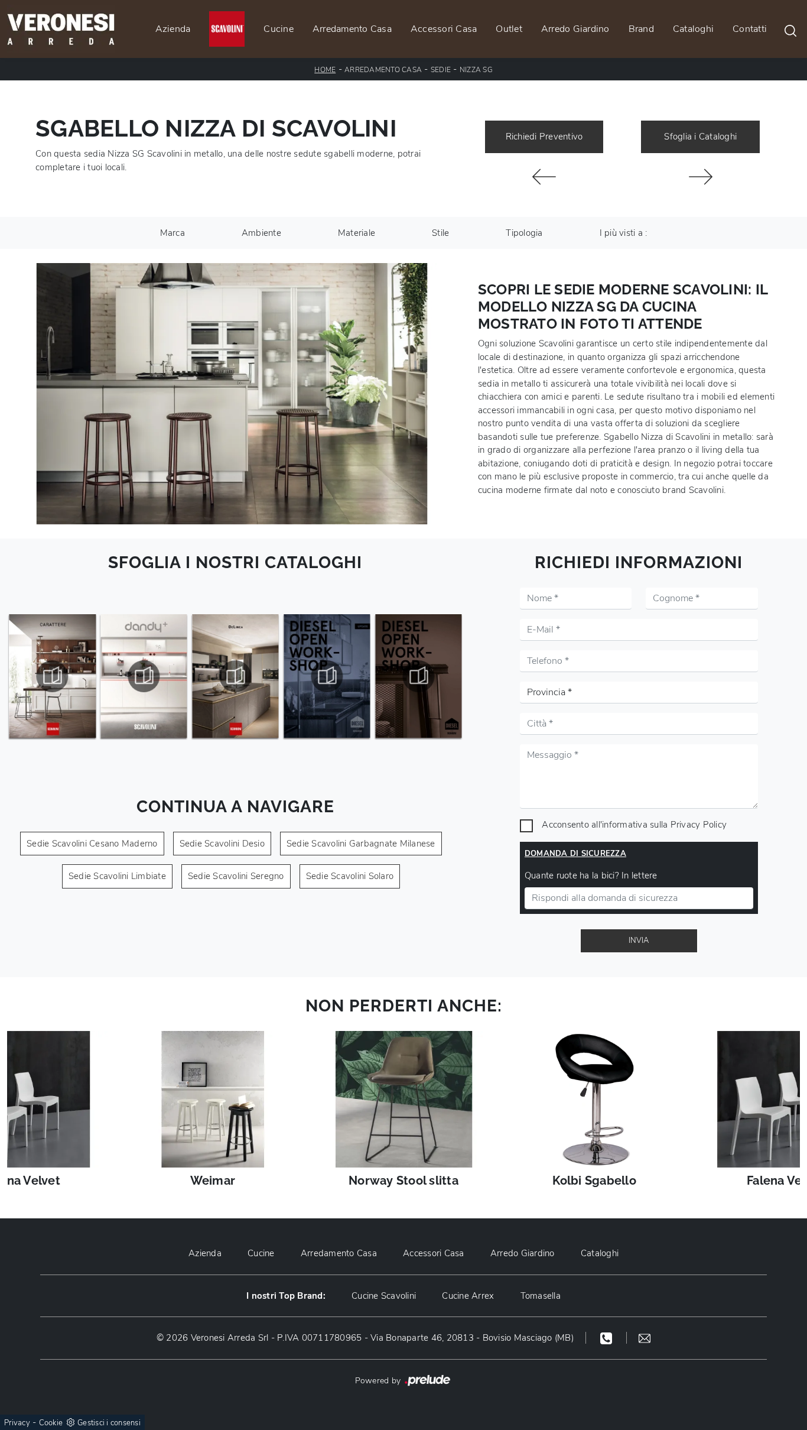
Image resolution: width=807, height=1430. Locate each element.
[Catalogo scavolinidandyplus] (144, 676)
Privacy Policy (699, 825)
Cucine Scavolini (384, 1296)
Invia (639, 940)
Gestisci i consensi (109, 1423)
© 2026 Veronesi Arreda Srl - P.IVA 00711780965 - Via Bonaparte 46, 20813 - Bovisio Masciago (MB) (365, 1338)
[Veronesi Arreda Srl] (61, 29)
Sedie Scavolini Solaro (350, 876)
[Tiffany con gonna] (544, 177)
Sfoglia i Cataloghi (700, 136)
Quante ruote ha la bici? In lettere (591, 875)
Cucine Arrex (468, 1296)
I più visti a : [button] (623, 233)
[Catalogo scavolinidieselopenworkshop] (418, 676)
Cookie (51, 1423)
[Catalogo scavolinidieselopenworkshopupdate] (326, 676)
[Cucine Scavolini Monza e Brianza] (226, 29)
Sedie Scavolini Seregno (236, 876)
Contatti (750, 28)
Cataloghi (693, 28)
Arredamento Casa (352, 28)
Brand (641, 28)
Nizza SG (476, 69)
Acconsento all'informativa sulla (634, 825)
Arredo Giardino (575, 28)
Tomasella (540, 1296)
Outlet (509, 28)
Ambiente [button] (261, 233)
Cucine (278, 28)
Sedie (441, 69)
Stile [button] (440, 233)
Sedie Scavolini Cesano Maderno (92, 843)
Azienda (173, 28)
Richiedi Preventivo (544, 136)
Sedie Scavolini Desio (222, 843)
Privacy (17, 1423)
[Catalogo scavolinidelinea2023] (235, 676)
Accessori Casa (444, 28)
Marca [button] (172, 233)
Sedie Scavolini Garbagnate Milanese (361, 843)
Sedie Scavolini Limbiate (117, 876)
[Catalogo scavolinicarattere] (52, 676)
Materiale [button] (356, 233)
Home (325, 69)
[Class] (700, 177)
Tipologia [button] (524, 233)
